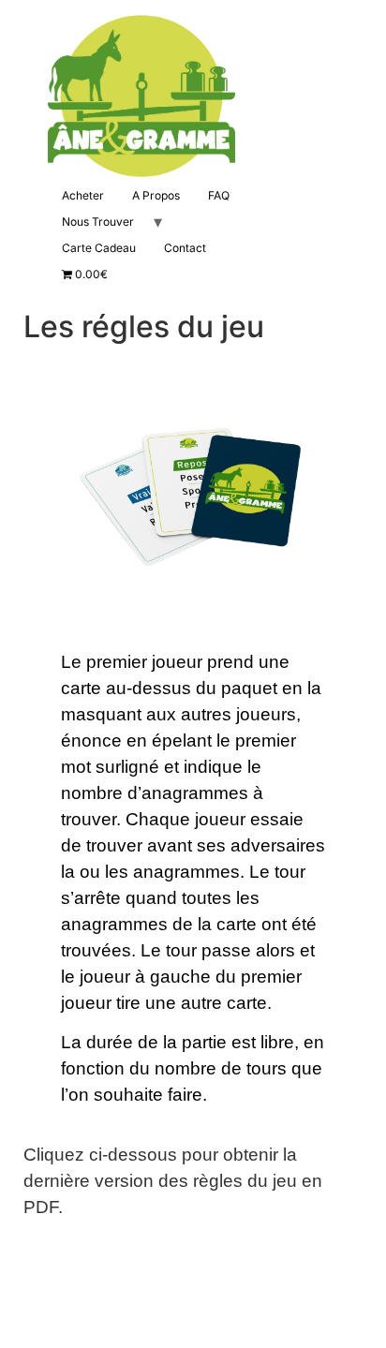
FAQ (219, 195)
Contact (185, 248)
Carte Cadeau (99, 248)
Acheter (83, 195)
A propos (156, 195)
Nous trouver (98, 222)
